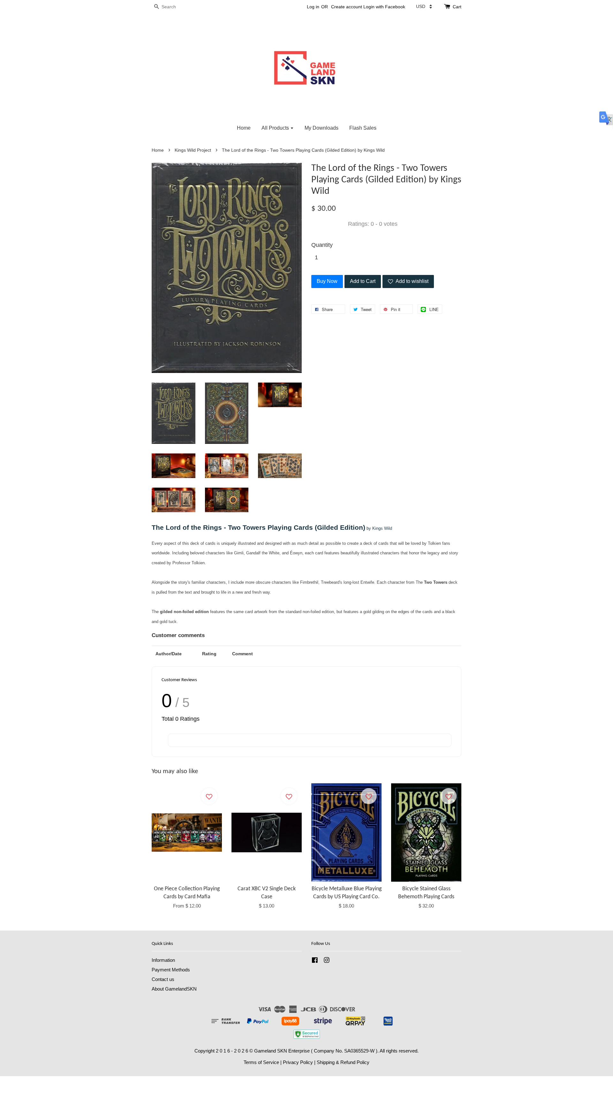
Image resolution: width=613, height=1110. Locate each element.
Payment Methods (171, 969)
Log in (313, 6)
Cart (457, 6)
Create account (346, 6)
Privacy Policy (298, 1062)
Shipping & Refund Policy (343, 1062)
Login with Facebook (384, 6)
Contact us (163, 979)
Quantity (322, 245)
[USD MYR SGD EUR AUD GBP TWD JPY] (424, 6)
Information (163, 960)
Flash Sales (362, 128)
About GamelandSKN (174, 989)
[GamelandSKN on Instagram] (326, 961)
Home (244, 128)
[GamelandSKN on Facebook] (314, 961)
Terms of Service (261, 1062)
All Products (275, 128)
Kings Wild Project (193, 150)
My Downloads (321, 128)
